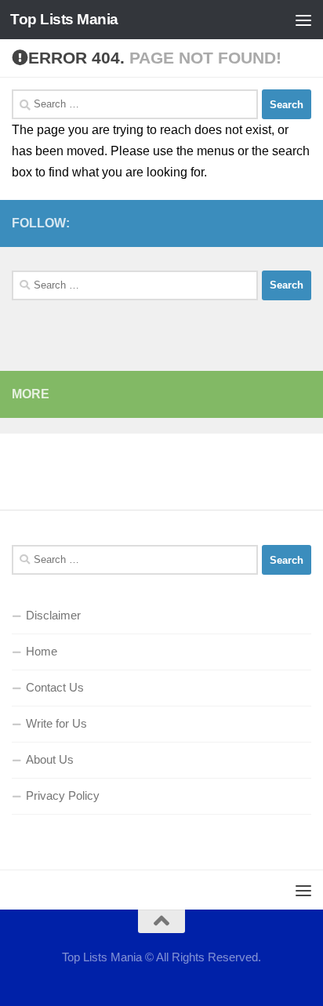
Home (41, 651)
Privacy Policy (63, 795)
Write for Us (56, 723)
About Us (50, 759)
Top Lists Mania (64, 19)
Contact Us (55, 687)
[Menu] (303, 19)
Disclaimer (53, 615)
